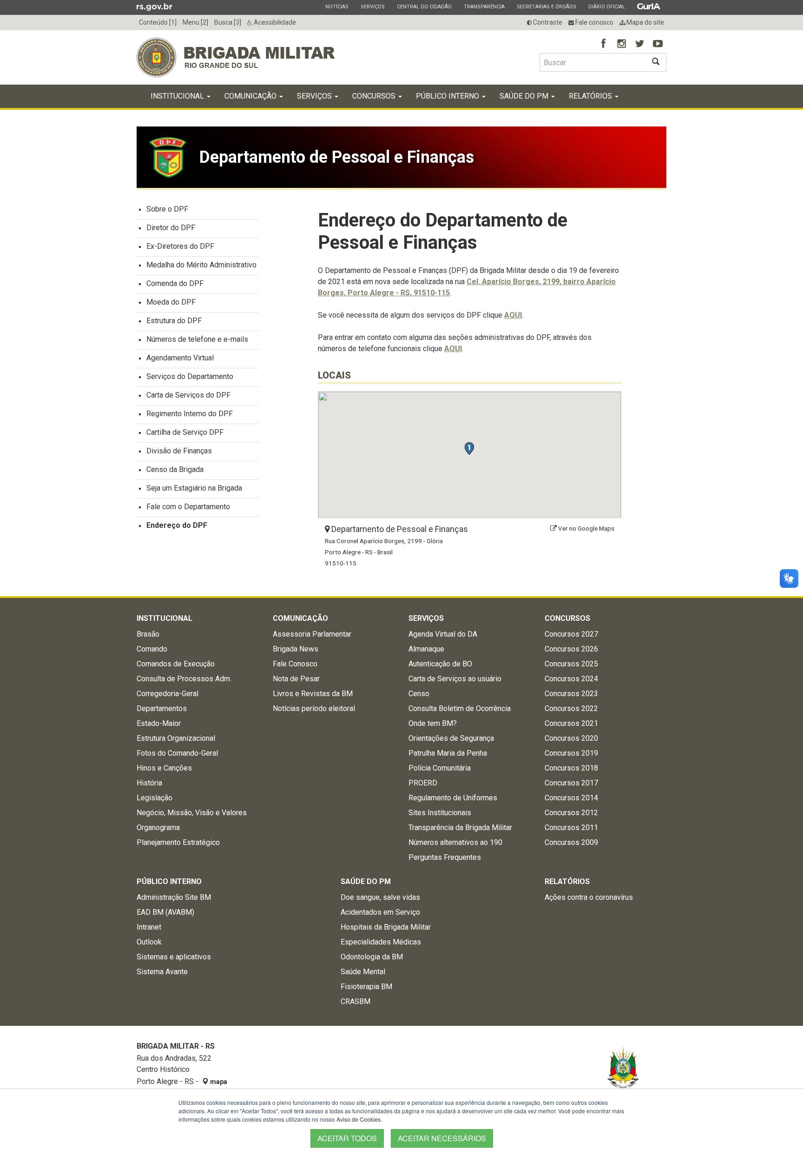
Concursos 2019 (571, 753)
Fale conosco (593, 22)
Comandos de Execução (176, 663)
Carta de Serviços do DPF (188, 395)
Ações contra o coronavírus (589, 897)
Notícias (337, 6)
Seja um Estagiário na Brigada (194, 488)
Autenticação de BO (440, 663)
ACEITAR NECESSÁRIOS (442, 1138)
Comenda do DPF (175, 283)
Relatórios (591, 96)
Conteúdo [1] (158, 22)
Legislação (154, 797)
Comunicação (251, 96)
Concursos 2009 (571, 842)
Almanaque (426, 649)
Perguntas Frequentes (444, 857)
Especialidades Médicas (381, 942)
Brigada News (295, 649)
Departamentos (162, 708)
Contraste (547, 22)
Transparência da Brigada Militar (460, 827)
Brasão (148, 634)
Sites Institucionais (439, 812)
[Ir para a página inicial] (236, 57)
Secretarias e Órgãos (546, 6)
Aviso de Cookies (358, 1119)
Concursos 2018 (571, 768)
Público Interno (448, 96)
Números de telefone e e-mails (197, 339)
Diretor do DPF (170, 227)
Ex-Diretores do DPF (180, 246)
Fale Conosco (295, 663)
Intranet (149, 927)
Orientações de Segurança (451, 738)
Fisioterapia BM (366, 986)
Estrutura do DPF (174, 320)
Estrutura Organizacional (176, 738)
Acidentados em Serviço (380, 912)
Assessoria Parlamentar (312, 634)
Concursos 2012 (571, 812)
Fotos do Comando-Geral (177, 753)
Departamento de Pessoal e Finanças (398, 529)
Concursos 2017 (571, 782)
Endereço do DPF (176, 525)
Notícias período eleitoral (314, 708)
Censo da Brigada (175, 469)
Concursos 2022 (571, 708)
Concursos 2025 (571, 663)
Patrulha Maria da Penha (447, 753)
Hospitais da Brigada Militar (386, 927)
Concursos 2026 (571, 649)
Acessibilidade (274, 22)
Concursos (374, 96)
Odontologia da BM (372, 956)
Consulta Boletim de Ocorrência (459, 708)
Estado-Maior (159, 723)
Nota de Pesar (296, 678)
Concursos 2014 (571, 797)
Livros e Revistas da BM (313, 693)
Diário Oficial (606, 6)
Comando (152, 649)
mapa (218, 1081)
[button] (469, 448)
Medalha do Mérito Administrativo (201, 264)
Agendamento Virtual (180, 357)
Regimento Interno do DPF (189, 413)
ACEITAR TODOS (347, 1138)
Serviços (372, 6)
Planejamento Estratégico (178, 842)
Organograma (158, 827)
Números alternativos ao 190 (455, 842)
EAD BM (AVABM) (165, 912)
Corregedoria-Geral (167, 693)
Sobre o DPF (167, 209)
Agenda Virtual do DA (442, 634)
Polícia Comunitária (439, 768)
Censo (418, 693)
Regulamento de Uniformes (452, 797)
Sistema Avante (162, 971)
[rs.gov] (154, 6)
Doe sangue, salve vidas (380, 897)
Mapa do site (644, 22)
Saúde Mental (363, 971)
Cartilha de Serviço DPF (185, 432)
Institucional (178, 96)
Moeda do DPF (171, 302)
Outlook (149, 942)
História (149, 782)
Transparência (484, 6)
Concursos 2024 (571, 678)
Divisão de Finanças (179, 450)
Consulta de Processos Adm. (184, 678)
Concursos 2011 (571, 827)
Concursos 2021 (571, 723)
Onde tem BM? (432, 723)
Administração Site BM (174, 897)
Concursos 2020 (571, 738)
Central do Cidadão (424, 6)
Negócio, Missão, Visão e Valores (192, 812)
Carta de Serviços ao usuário (454, 678)
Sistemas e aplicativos (174, 956)
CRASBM (355, 1001)
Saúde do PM (525, 96)
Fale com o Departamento (188, 506)
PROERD (422, 782)
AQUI (513, 315)
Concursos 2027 (571, 634)
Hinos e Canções (164, 768)
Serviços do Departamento (189, 376)
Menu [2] (195, 22)
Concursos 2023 (571, 693)
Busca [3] (227, 22)
